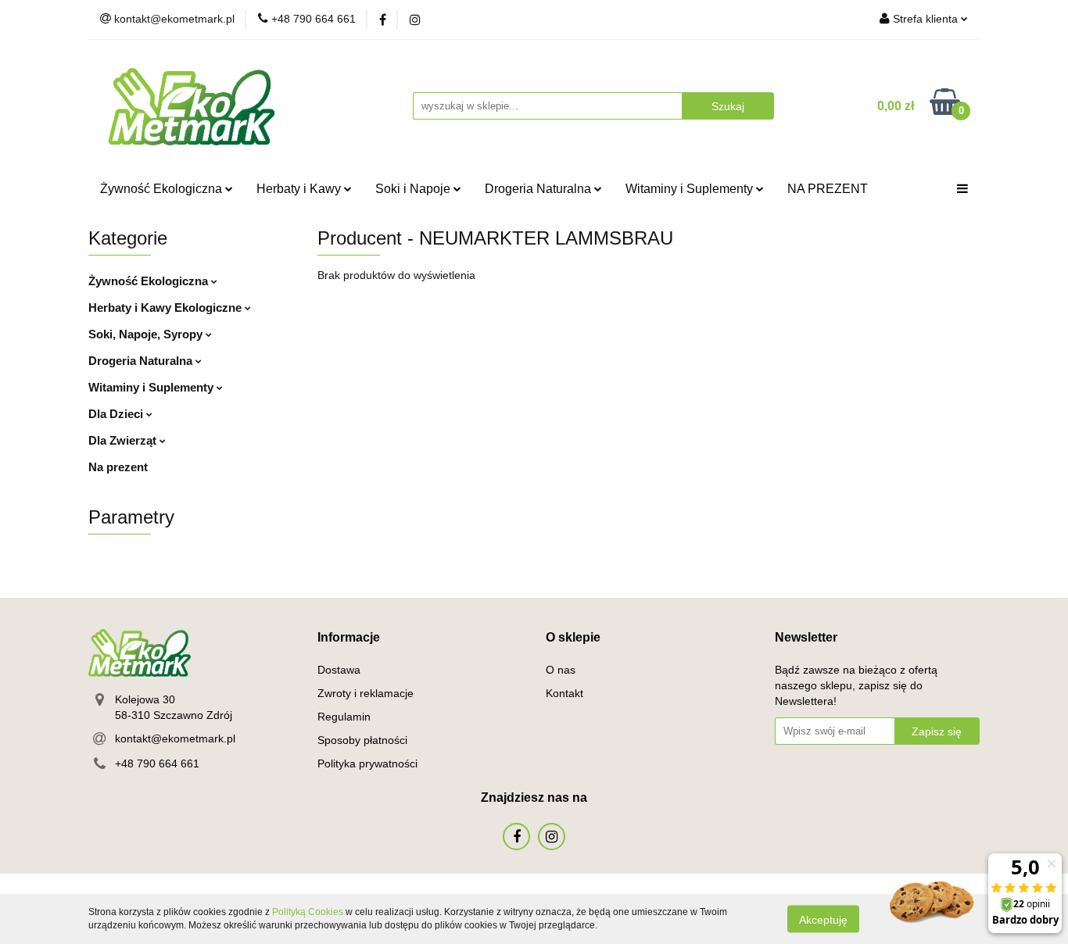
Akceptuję (823, 919)
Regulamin (344, 716)
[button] (348, 638)
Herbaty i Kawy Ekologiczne (166, 307)
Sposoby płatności (362, 740)
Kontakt (564, 693)
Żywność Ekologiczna (162, 188)
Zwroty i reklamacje (365, 693)
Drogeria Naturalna (539, 188)
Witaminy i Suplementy (690, 188)
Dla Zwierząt (123, 440)
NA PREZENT (827, 188)
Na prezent (118, 467)
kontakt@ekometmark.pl (175, 738)
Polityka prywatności (367, 763)
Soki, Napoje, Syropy (147, 334)
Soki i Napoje (414, 188)
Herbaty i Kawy (300, 188)
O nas (560, 669)
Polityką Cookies (307, 911)
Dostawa (338, 669)
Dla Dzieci (117, 413)
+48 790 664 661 (157, 763)
